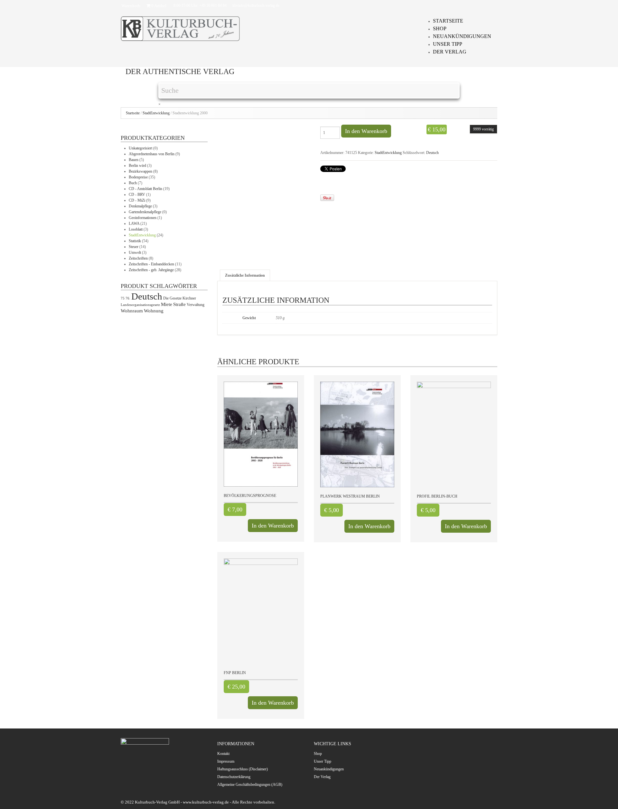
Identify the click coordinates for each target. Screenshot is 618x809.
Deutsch (432, 152)
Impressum (225, 761)
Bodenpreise (138, 177)
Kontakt (223, 753)
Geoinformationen (142, 217)
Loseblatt (136, 229)
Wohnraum (132, 310)
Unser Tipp (447, 44)
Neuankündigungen (462, 36)
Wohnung (154, 310)
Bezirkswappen (140, 171)
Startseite (448, 21)
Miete (166, 304)
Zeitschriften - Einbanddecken (151, 264)
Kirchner (189, 298)
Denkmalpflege (140, 206)
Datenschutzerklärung (233, 777)
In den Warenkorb (366, 131)
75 (123, 298)
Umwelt (135, 252)
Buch (133, 183)
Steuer (133, 246)
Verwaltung (195, 304)
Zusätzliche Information (245, 275)
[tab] (245, 275)
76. (128, 298)
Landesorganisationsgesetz (140, 305)
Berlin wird (137, 165)
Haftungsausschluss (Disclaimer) (242, 769)
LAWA (134, 223)
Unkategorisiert (140, 148)
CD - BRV (137, 194)
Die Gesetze (172, 298)
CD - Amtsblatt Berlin (145, 188)
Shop (439, 28)
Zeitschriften (138, 258)
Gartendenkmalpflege (145, 212)
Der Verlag (449, 51)
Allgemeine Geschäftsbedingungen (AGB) (249, 784)
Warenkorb (130, 5)
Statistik (135, 241)
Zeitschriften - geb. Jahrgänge (151, 270)
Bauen (133, 159)
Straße (179, 304)
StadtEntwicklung (156, 113)
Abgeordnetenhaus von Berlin (151, 154)
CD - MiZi (137, 200)
